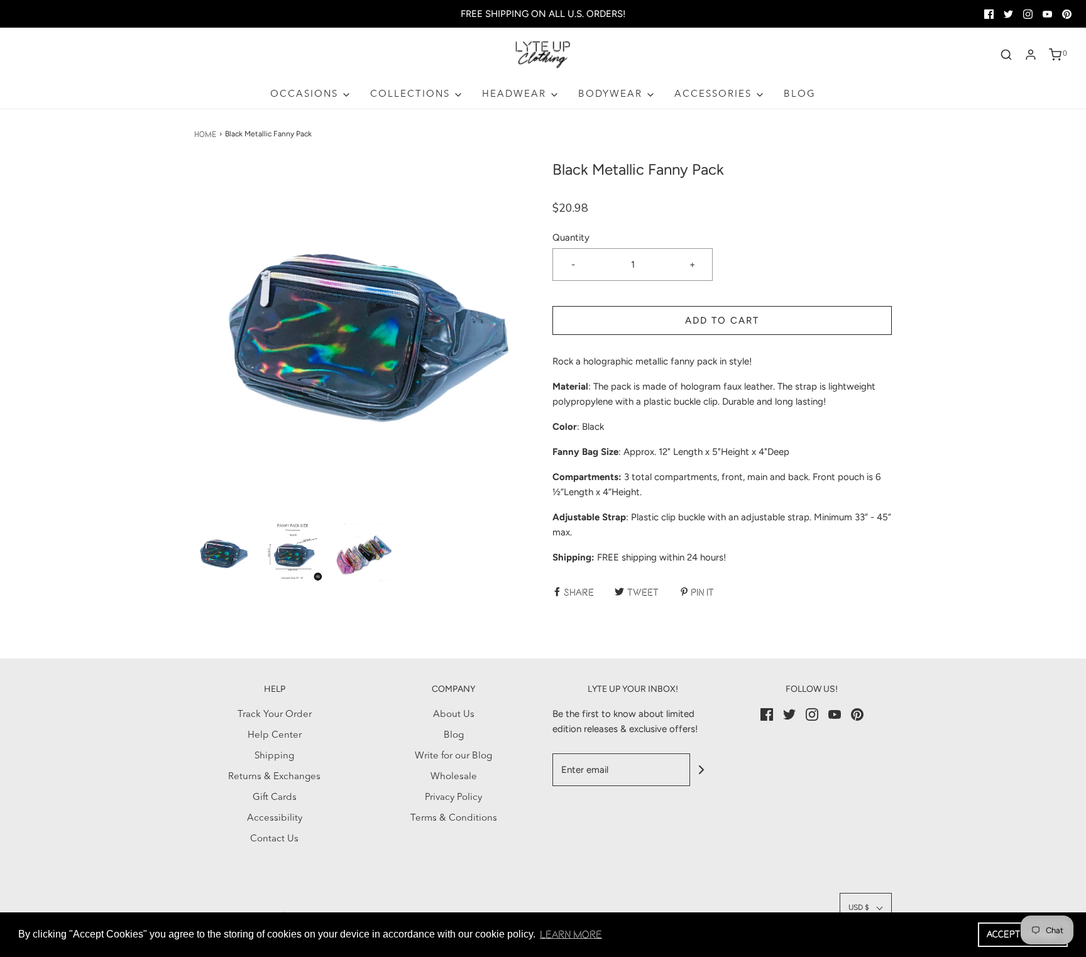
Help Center (275, 735)
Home (205, 134)
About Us (453, 714)
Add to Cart (722, 320)
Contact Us (274, 839)
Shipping (274, 756)
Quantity (571, 237)
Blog (454, 735)
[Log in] (1030, 54)
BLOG (800, 94)
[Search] (1006, 54)
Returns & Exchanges (274, 777)
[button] (223, 552)
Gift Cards (275, 797)
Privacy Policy (453, 797)
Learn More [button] (571, 934)
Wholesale (454, 777)
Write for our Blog (453, 756)
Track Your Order (275, 714)
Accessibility (274, 818)
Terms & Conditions (453, 818)
